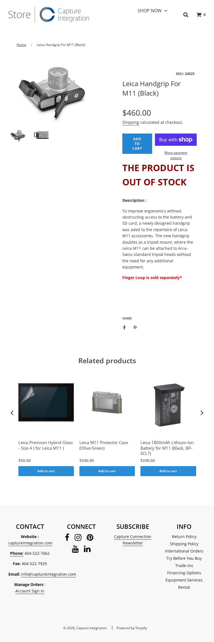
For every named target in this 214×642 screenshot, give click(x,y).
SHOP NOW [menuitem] (150, 11)
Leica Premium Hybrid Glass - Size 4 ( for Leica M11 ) (45, 445)
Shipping (130, 122)
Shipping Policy (184, 543)
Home (21, 44)
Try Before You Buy (184, 558)
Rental (184, 587)
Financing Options (184, 572)
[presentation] (12, 413)
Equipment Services (184, 580)
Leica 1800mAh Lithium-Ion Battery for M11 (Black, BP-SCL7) (167, 448)
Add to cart (46, 471)
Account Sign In (29, 590)
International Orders (184, 551)
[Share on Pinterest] (135, 327)
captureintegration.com (30, 543)
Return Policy (184, 536)
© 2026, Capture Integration (85, 628)
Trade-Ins (184, 565)
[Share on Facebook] (125, 327)
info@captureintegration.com (48, 574)
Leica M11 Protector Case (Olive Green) (103, 445)
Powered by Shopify (131, 628)
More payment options (175, 155)
